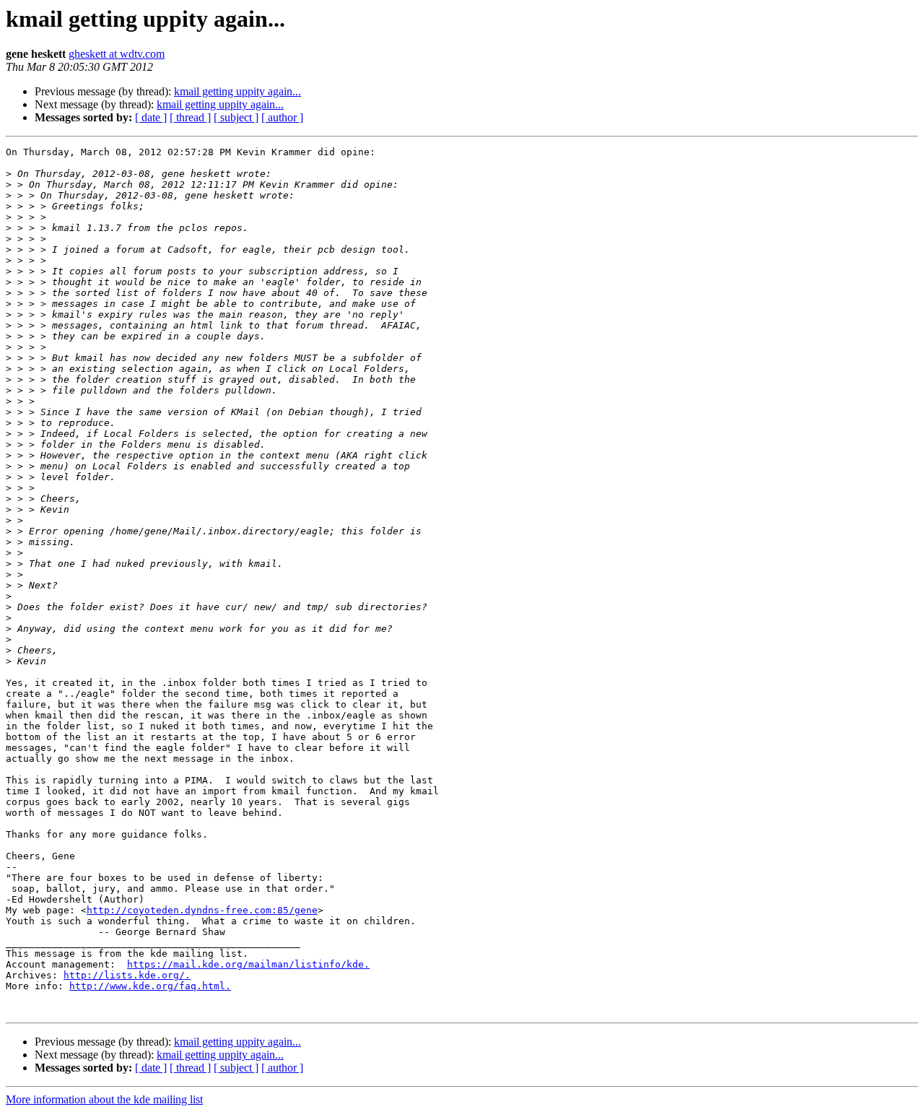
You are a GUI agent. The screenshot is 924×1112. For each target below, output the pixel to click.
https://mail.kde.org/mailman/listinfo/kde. (248, 964)
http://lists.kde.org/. (127, 975)
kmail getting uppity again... (237, 91)
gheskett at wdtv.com (117, 54)
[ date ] (151, 117)
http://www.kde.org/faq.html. (150, 986)
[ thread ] (190, 117)
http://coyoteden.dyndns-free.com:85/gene (202, 910)
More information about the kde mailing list (104, 1099)
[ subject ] (236, 117)
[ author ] (282, 117)
